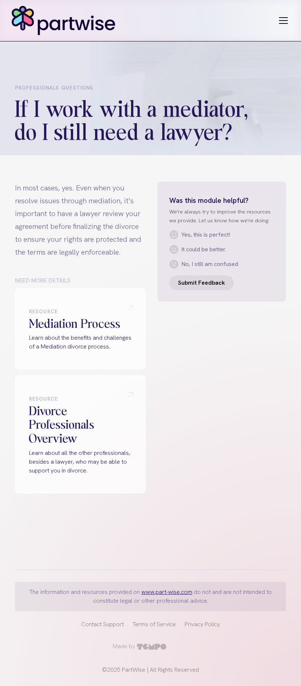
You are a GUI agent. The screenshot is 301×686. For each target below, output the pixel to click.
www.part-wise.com (166, 592)
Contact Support (102, 624)
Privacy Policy (202, 624)
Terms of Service (154, 624)
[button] (282, 20)
